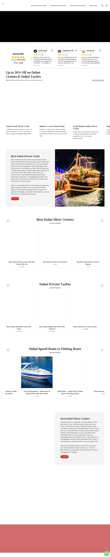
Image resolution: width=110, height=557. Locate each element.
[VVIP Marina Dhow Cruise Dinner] (55, 243)
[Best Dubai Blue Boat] (47, 372)
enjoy (44, 185)
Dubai (33, 185)
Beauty (43, 187)
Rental (27, 185)
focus (13, 194)
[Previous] (3, 26)
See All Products (55, 223)
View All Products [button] (98, 80)
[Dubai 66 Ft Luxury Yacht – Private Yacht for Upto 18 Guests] (26, 307)
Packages (21, 192)
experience (19, 187)
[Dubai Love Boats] (81, 372)
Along (27, 190)
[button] (32, 58)
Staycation (14, 192)
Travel (29, 187)
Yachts (35, 190)
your (29, 194)
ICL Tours (20, 131)
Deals (13, 190)
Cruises (40, 190)
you (45, 192)
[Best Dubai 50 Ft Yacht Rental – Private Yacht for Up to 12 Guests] (60, 307)
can (48, 192)
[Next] (106, 26)
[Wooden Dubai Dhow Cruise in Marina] (88, 243)
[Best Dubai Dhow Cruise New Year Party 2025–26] (22, 243)
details (39, 192)
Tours (33, 187)
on (20, 194)
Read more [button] (37, 65)
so (43, 192)
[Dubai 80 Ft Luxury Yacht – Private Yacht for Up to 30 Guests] (93, 307)
